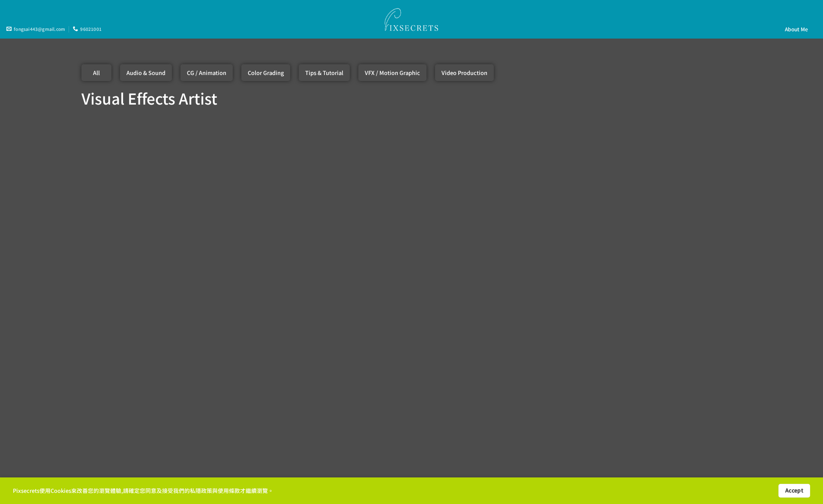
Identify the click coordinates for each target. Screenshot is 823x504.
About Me (796, 29)
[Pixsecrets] (411, 19)
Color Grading (266, 73)
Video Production (464, 73)
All (96, 73)
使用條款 (229, 490)
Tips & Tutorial (324, 73)
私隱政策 (201, 490)
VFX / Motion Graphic (392, 73)
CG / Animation (206, 73)
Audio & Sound (145, 73)
